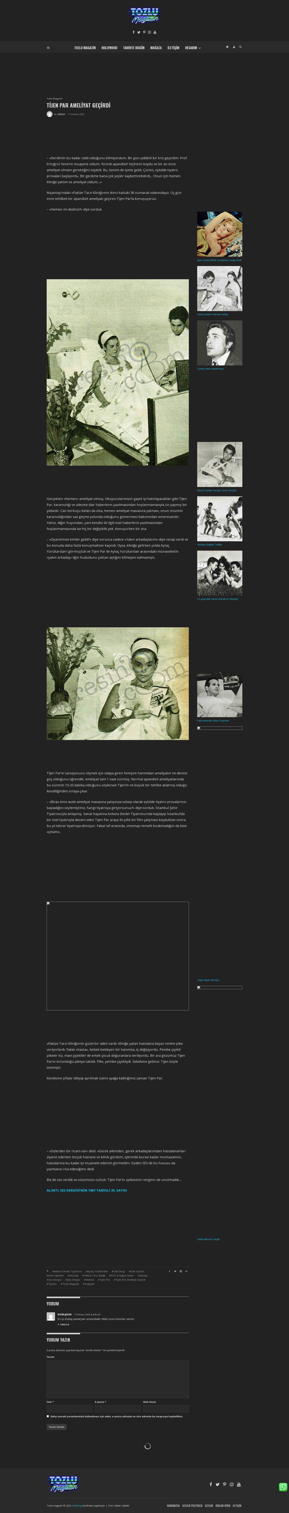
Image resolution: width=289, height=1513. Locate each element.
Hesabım (191, 47)
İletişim (173, 47)
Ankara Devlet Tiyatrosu (68, 1271)
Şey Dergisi (73, 1279)
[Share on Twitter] (175, 1271)
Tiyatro (52, 1283)
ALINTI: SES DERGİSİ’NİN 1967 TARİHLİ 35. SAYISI (87, 1190)
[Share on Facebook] (169, 1271)
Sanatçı (143, 1275)
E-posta (100, 1401)
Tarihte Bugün (133, 47)
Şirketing (77, 1505)
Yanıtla (64, 1324)
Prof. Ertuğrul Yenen (122, 1275)
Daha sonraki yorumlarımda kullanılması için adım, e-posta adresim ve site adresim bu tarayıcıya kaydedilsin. (117, 1416)
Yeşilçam (89, 1283)
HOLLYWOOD (109, 47)
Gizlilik (209, 1506)
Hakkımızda (173, 1506)
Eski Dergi (119, 1271)
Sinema (90, 1279)
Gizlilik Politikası (192, 1506)
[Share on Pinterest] (180, 1271)
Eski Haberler (56, 1275)
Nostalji (74, 1275)
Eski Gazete (137, 1271)
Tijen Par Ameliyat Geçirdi (130, 1279)
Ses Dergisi (54, 1279)
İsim (50, 1401)
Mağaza (156, 47)
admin (61, 114)
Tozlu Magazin (85, 47)
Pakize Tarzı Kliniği (94, 1275)
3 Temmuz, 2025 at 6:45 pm (87, 1314)
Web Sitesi (149, 1401)
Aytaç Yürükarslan (97, 1271)
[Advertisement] (144, 69)
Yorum (50, 1356)
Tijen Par (105, 1279)
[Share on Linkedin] (186, 1271)
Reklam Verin (223, 1506)
